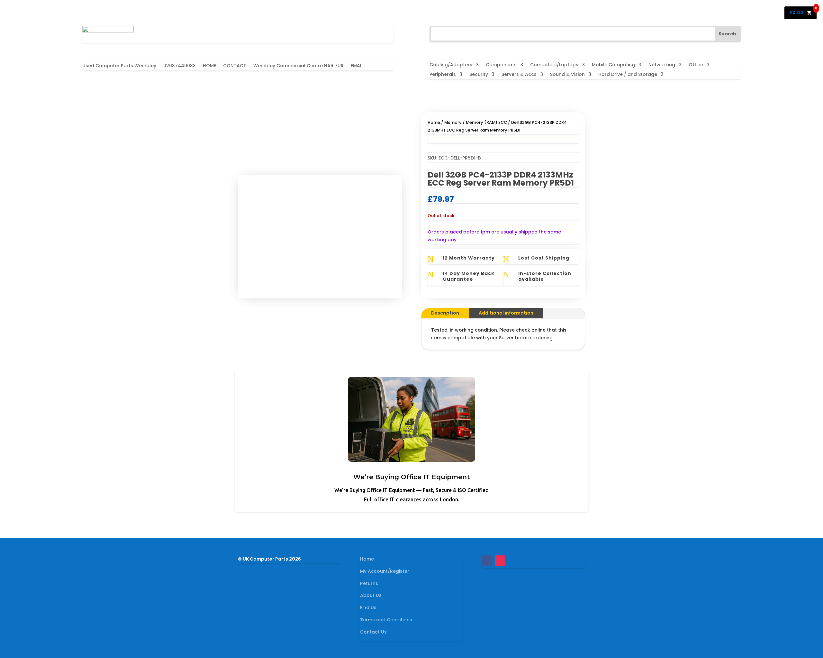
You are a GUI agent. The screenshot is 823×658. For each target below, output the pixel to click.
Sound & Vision (567, 75)
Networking (661, 65)
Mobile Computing (613, 65)
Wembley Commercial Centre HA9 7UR (298, 66)
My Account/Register (384, 571)
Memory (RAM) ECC (486, 122)
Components (501, 65)
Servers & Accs (519, 75)
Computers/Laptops (554, 65)
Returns (369, 583)
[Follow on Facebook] (487, 560)
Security (478, 75)
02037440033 (179, 66)
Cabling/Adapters (451, 65)
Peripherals (443, 75)
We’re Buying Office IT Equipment (411, 477)
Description (445, 313)
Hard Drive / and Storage (627, 75)
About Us (371, 595)
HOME (209, 66)
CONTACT (234, 66)
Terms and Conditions (386, 620)
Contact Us (373, 632)
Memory (453, 122)
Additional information (506, 313)
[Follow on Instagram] (500, 560)
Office (696, 65)
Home (434, 122)
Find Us (368, 607)
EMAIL (357, 66)
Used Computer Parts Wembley (119, 66)
